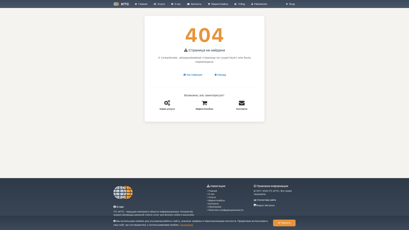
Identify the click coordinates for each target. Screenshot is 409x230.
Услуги (161, 4)
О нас (177, 4)
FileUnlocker (260, 4)
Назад (221, 74)
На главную (194, 74)
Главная (142, 4)
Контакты (195, 4)
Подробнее (186, 224)
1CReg (241, 4)
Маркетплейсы (219, 4)
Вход (292, 4)
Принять (285, 222)
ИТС (125, 4)
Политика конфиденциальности (225, 210)
